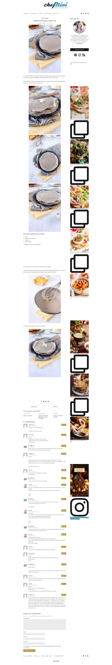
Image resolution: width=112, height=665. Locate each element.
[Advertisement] (44, 256)
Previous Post (34, 406)
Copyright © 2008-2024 (58, 655)
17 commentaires (49, 23)
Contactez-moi (56, 13)
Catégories (25, 13)
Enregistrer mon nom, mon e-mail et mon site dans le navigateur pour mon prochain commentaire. (42, 646)
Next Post (55, 406)
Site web (25, 641)
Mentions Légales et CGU (46, 655)
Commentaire (26, 618)
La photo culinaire (47, 13)
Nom (24, 632)
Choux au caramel (27, 415)
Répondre (64, 424)
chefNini (31, 445)
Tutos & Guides (33, 13)
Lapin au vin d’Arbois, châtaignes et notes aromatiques (43, 417)
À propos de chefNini (27, 655)
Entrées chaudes (44, 18)
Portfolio (40, 13)
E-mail (25, 636)
